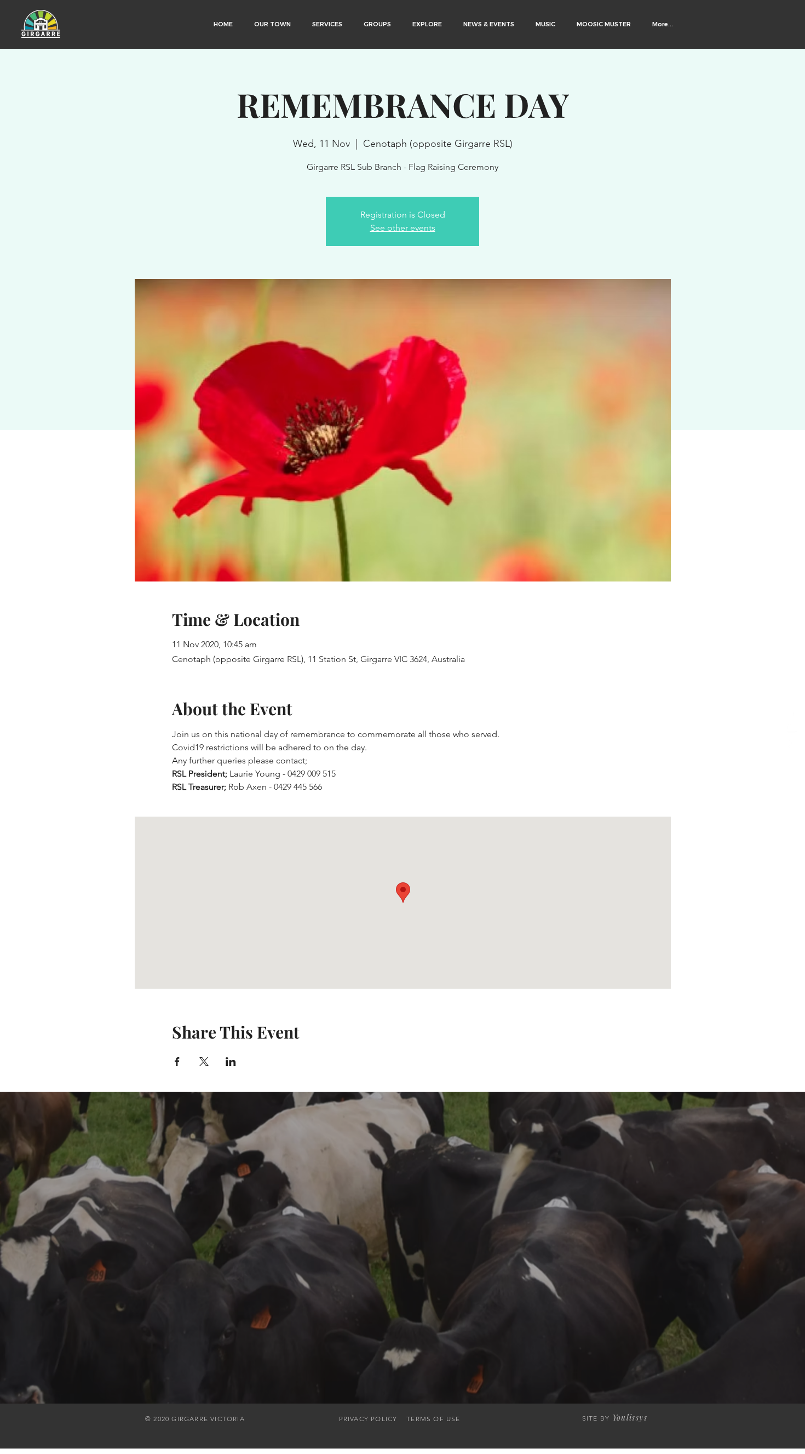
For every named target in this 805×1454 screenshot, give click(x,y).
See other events (402, 228)
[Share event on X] (204, 1061)
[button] (273, 24)
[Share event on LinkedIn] (231, 1061)
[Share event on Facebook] (177, 1061)
